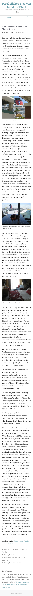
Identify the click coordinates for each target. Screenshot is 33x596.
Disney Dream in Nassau (12, 563)
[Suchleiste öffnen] (27, 17)
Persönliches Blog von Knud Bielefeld (16, 5)
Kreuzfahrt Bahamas (11, 549)
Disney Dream (9, 555)
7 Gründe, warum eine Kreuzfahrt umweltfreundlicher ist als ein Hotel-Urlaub (15, 584)
